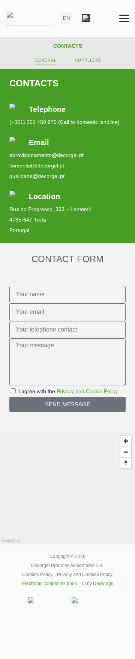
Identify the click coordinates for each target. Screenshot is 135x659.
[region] (67, 488)
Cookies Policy (37, 574)
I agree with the (68, 391)
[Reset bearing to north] (125, 462)
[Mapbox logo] (10, 540)
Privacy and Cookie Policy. (88, 391)
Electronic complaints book (49, 583)
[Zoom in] (125, 441)
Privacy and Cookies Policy (84, 574)
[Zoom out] (125, 451)
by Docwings (100, 583)
